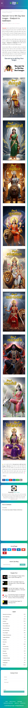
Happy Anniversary (14, 635)
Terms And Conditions (8, 703)
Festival (6, 11)
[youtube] (23, 549)
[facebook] (5, 549)
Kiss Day (14, 642)
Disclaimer (20, 701)
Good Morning (14, 630)
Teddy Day (14, 655)
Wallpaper (14, 662)
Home (3, 11)
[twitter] (9, 549)
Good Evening (14, 628)
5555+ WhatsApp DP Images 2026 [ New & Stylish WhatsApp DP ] (16, 576)
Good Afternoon (14, 626)
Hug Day (14, 639)
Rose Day (14, 653)
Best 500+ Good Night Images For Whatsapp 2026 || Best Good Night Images (16, 583)
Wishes (14, 665)
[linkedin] (19, 549)
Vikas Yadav (5, 23)
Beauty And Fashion (14, 614)
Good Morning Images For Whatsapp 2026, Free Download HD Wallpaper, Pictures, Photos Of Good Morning (16, 596)
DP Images (14, 619)
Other (14, 644)
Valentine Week (14, 658)
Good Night (14, 632)
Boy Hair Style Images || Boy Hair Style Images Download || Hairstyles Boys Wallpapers (16, 590)
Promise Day (14, 646)
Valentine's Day (14, 660)
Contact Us (22, 703)
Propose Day (14, 648)
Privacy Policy (13, 701)
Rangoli (14, 651)
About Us (16, 703)
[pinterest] (5, 553)
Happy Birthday (14, 637)
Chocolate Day (14, 616)
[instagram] (14, 549)
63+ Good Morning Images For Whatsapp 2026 (15, 601)
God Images (14, 623)
